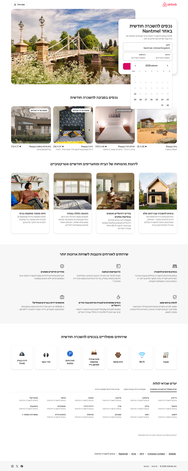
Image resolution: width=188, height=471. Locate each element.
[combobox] (147, 48)
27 (146, 99)
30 (168, 105)
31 (162, 105)
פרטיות (154, 466)
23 (168, 99)
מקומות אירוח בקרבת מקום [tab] (135, 389)
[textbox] (160, 57)
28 (140, 99)
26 (151, 99)
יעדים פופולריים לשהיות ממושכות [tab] (163, 389)
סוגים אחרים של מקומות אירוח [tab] (107, 389)
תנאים (146, 466)
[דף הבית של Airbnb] (170, 4)
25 (157, 99)
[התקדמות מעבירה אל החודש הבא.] (135, 65)
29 (135, 99)
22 (135, 94)
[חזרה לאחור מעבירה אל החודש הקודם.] (167, 65)
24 (162, 99)
